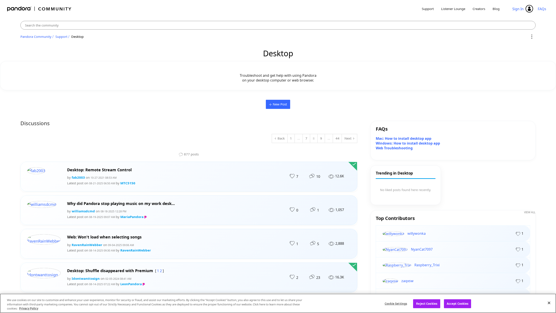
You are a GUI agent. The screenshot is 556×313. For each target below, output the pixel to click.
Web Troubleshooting (394, 148)
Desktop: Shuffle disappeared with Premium (110, 270)
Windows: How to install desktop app (408, 143)
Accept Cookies (457, 303)
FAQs (542, 9)
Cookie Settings (396, 303)
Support (428, 9)
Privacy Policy (28, 308)
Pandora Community (39, 8)
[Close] (549, 303)
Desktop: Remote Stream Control (99, 169)
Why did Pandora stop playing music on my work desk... (121, 203)
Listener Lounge (453, 9)
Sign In (518, 9)
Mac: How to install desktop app (403, 138)
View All (529, 212)
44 (337, 138)
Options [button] (532, 37)
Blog (496, 9)
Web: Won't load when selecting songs (104, 237)
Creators (479, 9)
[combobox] (278, 25)
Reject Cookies (426, 303)
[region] (278, 303)
